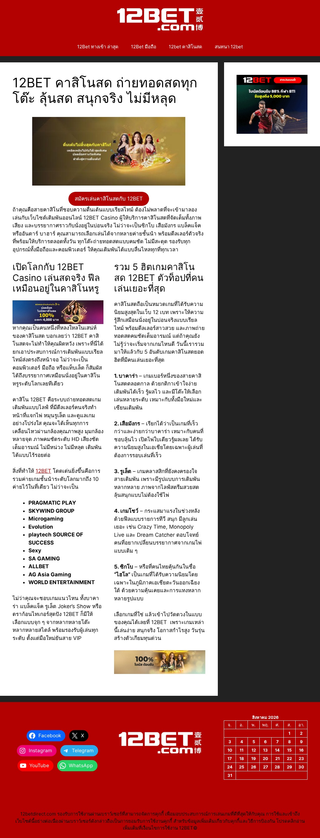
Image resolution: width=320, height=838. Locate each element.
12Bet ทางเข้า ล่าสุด (97, 47)
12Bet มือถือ (143, 47)
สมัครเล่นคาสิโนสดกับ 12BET (109, 199)
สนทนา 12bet (229, 47)
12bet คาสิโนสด (185, 47)
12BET (43, 471)
